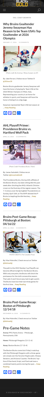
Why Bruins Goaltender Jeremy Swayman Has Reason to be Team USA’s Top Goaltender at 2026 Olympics (22, 31)
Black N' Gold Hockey (22, 392)
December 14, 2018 (10, 313)
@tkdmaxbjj (7, 263)
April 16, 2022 (8, 228)
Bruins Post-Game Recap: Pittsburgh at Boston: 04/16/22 (19, 220)
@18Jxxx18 (7, 81)
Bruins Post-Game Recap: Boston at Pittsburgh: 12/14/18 (19, 305)
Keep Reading (10, 107)
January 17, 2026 (10, 42)
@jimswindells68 (15, 175)
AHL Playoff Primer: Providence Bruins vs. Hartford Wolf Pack (17, 129)
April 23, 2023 (8, 136)
